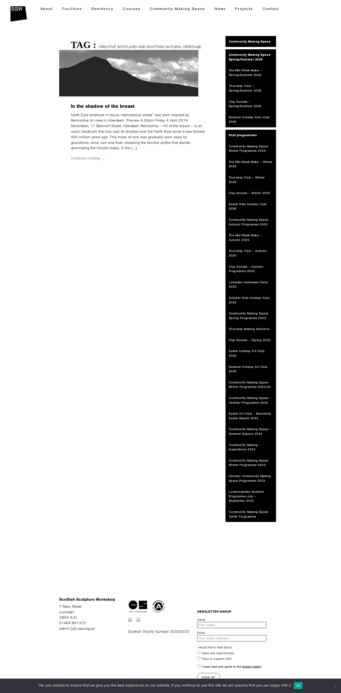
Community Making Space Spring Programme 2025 (248, 315)
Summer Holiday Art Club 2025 (248, 369)
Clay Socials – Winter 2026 (249, 193)
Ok (298, 685)
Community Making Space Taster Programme (248, 514)
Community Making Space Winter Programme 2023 (248, 463)
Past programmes (243, 135)
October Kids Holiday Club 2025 (249, 300)
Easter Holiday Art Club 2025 (247, 353)
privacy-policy (251, 666)
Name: (201, 620)
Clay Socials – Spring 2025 (250, 340)
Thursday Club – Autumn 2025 (248, 253)
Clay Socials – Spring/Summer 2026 (245, 104)
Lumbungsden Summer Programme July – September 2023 (246, 496)
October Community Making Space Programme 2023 (250, 478)
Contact (270, 8)
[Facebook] (219, 600)
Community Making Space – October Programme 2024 (250, 400)
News (220, 8)
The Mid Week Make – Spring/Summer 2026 (245, 72)
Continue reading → (88, 158)
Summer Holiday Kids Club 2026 (249, 119)
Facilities (72, 8)
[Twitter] (210, 600)
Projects (244, 8)
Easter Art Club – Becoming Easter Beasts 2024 (250, 416)
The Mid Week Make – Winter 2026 (251, 164)
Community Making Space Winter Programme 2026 (248, 148)
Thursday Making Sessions (249, 329)
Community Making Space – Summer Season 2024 (250, 431)
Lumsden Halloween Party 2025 (248, 284)
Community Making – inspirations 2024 (245, 447)
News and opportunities (218, 653)
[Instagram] (199, 600)
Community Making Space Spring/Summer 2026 (250, 57)
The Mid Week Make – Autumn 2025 (245, 237)
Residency (102, 8)
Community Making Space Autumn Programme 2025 (248, 222)
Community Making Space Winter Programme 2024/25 (250, 384)
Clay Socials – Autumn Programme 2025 (246, 269)
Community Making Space (177, 8)
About (46, 8)
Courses (131, 8)
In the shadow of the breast (103, 106)
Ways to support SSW (217, 658)
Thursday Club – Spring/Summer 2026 (245, 88)
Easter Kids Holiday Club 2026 (248, 206)
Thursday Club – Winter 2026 (247, 179)
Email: (201, 633)
